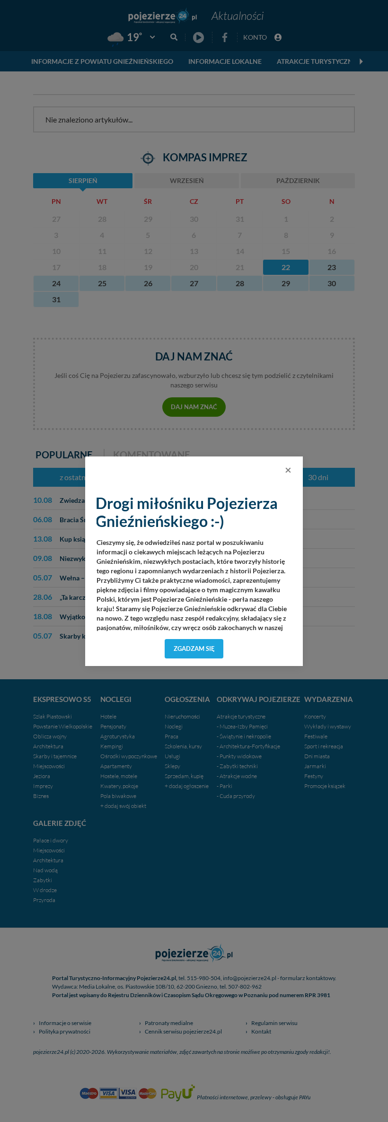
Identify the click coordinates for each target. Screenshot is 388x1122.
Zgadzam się (194, 648)
